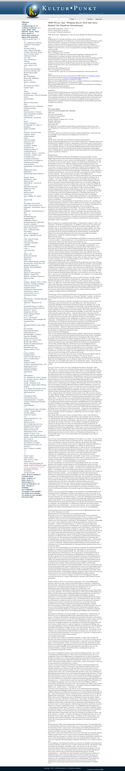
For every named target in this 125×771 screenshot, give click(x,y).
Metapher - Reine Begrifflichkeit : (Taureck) (33, 268)
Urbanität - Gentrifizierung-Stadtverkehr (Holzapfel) (34, 402)
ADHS (26, 46)
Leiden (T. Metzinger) (30, 246)
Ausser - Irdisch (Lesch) (30, 65)
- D (25, 89)
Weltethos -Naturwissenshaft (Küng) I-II (34, 435)
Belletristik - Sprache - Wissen (30, 31)
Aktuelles (24, 24)
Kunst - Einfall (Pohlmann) (31, 233)
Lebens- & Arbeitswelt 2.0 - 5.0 (30, 484)
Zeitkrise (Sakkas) (29, 458)
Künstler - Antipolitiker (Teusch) (32, 235)
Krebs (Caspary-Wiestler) (30, 228)
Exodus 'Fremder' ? (29, 115)
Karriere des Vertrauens (30, 415)
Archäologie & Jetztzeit (30, 56)
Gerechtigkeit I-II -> (29, 144)
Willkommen (25, 22)
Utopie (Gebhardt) (29, 405)
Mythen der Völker (29, 278)
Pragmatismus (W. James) (31, 312)
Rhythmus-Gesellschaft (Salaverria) (33, 344)
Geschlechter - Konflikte (30, 145)
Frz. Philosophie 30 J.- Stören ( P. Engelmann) (33, 126)
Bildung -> (27, 74)
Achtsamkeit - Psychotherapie (32, 44)
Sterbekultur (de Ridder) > (31, 370)
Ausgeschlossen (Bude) (30, 63)
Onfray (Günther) (28, 301)
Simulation (27, 360)
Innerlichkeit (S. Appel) (30, 179)
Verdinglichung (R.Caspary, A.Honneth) (35, 409)
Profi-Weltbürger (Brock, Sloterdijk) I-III (34, 319)
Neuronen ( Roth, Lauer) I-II (31, 293)
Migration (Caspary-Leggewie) (32, 272)
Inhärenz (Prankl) (28, 181)
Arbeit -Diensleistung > (30, 59)
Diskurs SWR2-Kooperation (30, 37)
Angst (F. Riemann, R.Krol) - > (32, 54)
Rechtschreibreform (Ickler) (31, 330)
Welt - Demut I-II (28, 439)
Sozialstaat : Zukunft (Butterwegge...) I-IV (35, 364)
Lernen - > (27, 248)
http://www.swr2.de (95, 76)
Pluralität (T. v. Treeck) (30, 310)
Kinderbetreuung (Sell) (30, 216)
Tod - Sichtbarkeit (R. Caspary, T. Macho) (35, 377)
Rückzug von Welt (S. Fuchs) (32, 349)
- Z (24, 454)
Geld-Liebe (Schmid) (29, 140)
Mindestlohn (27, 271)
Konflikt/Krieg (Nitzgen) (30, 220)
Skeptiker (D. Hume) (29, 362)
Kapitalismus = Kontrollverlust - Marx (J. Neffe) (35, 208)
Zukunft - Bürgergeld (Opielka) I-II (33, 463)
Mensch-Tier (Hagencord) (31, 265)
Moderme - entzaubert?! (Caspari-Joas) (34, 276)
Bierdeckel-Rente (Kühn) (30, 72)
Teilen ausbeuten (28, 375)
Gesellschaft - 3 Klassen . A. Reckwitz (34, 153)
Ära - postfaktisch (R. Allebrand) (32, 43)
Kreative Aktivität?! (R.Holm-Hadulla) (34, 226)
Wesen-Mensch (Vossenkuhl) (32, 443)
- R (25, 327)
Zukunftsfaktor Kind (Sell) (31, 469)
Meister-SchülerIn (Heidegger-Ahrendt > (35, 261)
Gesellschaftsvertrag (29, 157)
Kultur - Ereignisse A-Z (28, 478)
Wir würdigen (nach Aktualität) (31, 493)
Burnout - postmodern (30, 82)
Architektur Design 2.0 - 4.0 (30, 26)
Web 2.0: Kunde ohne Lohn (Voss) (33, 424)
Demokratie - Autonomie (30, 93)
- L (24, 237)
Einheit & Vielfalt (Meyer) (31, 102)
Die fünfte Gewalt (29, 147)
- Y (25, 452)
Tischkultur (25, 488)
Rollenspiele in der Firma (30, 347)
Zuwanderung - (28, 471)
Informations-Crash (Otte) (31, 187)
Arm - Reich (27, 58)
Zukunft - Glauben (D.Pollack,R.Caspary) (35, 465)
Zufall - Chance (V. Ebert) (31, 459)
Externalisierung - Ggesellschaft (32, 117)
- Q (25, 323)
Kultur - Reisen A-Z (27, 480)
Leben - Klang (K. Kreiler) (31, 239)
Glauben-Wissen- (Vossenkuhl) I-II (33, 160)
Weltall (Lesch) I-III (29, 422)
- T (24, 373)
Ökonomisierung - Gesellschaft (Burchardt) (35, 299)
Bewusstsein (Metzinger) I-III (32, 71)
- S (24, 351)
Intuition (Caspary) (29, 192)
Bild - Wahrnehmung (29, 76)
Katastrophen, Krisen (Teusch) (32, 203)
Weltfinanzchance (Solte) (30, 441)
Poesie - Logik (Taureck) (30, 317)
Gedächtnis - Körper (29, 134)
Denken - (26, 97)
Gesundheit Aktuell (27, 476)
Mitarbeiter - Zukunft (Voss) (31, 274)
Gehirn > (26, 138)
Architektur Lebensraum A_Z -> (31, 28)
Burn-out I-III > (28, 80)
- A (25, 41)
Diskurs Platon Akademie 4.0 (30, 35)
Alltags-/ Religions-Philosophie (32, 50)
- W (25, 416)
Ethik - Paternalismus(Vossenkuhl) (33, 114)
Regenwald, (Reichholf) (30, 336)
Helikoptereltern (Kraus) (30, 170)
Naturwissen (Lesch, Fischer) (32, 286)
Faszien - (26, 121)
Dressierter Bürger (29, 99)
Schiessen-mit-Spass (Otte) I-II (32, 357)
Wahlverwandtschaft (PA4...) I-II (32, 418)
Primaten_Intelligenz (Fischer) (32, 314)
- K (25, 201)
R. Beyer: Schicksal (29, 353)
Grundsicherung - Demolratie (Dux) (33, 166)
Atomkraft (26, 61)
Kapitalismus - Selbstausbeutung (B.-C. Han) (34, 212)
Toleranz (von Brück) (29, 381)
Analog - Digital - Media (29, 30)
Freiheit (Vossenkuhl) (29, 129)
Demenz (26, 91)
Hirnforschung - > (28, 172)
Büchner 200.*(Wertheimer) (31, 78)
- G (25, 130)
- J (24, 198)
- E (24, 101)
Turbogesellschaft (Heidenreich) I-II (33, 390)
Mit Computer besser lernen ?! (32, 86)
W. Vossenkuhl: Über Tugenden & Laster (35, 388)
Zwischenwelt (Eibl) (29, 472)
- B (25, 67)
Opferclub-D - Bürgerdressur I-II (32, 302)
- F (24, 119)
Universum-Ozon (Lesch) (31, 398)
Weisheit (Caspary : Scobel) (31, 428)
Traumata (26, 386)
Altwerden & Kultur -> (30, 48)
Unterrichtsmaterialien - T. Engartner (33, 400)
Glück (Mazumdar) (29, 164)
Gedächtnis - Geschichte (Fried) (32, 132)
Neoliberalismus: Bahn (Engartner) (33, 289)
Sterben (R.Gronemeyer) (30, 368)
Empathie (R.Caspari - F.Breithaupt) (33, 106)
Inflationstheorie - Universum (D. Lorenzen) (33, 184)
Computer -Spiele (28, 87)
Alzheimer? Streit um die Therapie (33, 52)
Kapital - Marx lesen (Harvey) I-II (33, 205)
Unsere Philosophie (27, 489)
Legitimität (27, 244)
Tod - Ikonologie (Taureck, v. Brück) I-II (35, 379)
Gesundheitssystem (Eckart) (31, 158)
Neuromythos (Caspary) (30, 295)
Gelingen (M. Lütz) (29, 142)
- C (25, 84)
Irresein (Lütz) (27, 194)
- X (25, 450)
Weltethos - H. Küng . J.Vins (31, 433)
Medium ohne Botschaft (30, 256)
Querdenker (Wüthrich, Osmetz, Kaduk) (34, 325)
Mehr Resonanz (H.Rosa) (31, 342)
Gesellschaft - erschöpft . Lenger (32, 155)
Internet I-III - (27, 190)
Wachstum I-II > (28, 420)
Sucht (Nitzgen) (28, 372)
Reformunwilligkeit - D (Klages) (32, 334)
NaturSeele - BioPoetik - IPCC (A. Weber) (35, 282)
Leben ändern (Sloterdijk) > (31, 243)
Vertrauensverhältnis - (29, 413)
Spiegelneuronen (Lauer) (30, 366)
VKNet (101, 769)
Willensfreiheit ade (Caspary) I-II (32, 444)
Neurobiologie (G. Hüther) (31, 291)
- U (25, 394)
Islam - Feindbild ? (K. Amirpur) (32, 196)
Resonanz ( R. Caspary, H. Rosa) (33, 340)
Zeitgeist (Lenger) (28, 456)
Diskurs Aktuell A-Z (28, 33)
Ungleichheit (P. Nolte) (30, 396)
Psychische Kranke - (29, 321)
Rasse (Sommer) (28, 329)
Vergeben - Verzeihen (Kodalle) (32, 411)
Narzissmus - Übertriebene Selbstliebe (34, 284)
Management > (28, 258)
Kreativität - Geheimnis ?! (31, 224)
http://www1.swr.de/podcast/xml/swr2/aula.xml (75, 77)
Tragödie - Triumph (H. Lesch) (32, 383)
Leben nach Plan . (29, 241)
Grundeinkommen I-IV (30, 151)
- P (24, 304)
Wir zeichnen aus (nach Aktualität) (32, 495)
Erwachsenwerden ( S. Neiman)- (32, 112)
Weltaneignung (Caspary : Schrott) (33, 431)
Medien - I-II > (28, 259)
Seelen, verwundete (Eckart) (31, 358)
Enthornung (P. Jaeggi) (30, 108)
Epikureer (26, 110)
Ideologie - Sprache (29, 177)
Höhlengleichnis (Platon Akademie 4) (34, 173)
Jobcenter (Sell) (28, 200)
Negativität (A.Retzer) (30, 287)
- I (24, 175)
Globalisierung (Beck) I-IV (31, 149)
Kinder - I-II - (27, 215)
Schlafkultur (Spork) (29, 355)
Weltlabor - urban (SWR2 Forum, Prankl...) (35, 437)
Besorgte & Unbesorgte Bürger (32, 69)
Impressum (99, 19)
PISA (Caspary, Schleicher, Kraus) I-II (34, 308)
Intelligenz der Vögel (29, 188)
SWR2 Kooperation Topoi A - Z (31, 39)
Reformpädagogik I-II (29, 332)
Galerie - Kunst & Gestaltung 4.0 (31, 474)
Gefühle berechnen (29, 136)
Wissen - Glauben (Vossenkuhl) (32, 448)
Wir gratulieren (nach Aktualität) (31, 491)
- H (25, 168)
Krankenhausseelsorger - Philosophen (34, 222)
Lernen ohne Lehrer (29, 250)
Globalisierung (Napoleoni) (31, 162)
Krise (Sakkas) (28, 231)
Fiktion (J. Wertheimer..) (30, 123)
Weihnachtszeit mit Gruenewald (32, 426)
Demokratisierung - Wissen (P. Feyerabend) (35, 95)
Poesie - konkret (28, 315)
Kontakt (90, 19)
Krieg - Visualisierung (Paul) (31, 229)
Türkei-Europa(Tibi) (29, 392)
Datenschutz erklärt (27, 497)
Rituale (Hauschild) (29, 345)
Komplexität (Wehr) (29, 218)
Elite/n (25, 104)
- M (25, 252)
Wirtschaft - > (27, 446)
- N (25, 280)
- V (25, 407)
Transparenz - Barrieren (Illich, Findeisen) (35, 385)
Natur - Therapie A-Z (28, 486)
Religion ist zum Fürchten (31, 338)
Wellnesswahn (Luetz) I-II (31, 429)
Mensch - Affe (28, 254)
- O (25, 297)
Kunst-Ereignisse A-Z (28, 482)
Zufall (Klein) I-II (28, 461)
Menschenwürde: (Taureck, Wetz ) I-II (34, 263)
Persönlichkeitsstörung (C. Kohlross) (34, 306)
